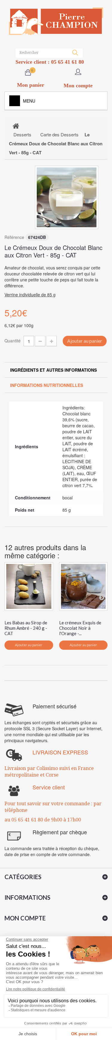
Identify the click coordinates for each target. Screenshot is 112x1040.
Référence (14, 237)
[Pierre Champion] (56, 21)
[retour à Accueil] (16, 125)
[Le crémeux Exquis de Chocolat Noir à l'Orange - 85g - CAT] (83, 586)
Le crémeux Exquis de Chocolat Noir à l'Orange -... (80, 628)
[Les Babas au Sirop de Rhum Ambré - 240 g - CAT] (28, 586)
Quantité (12, 341)
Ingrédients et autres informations (53, 370)
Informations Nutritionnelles (46, 385)
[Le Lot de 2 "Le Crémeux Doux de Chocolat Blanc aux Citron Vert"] (66, 197)
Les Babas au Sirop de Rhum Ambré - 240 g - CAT (25, 628)
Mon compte (25, 918)
